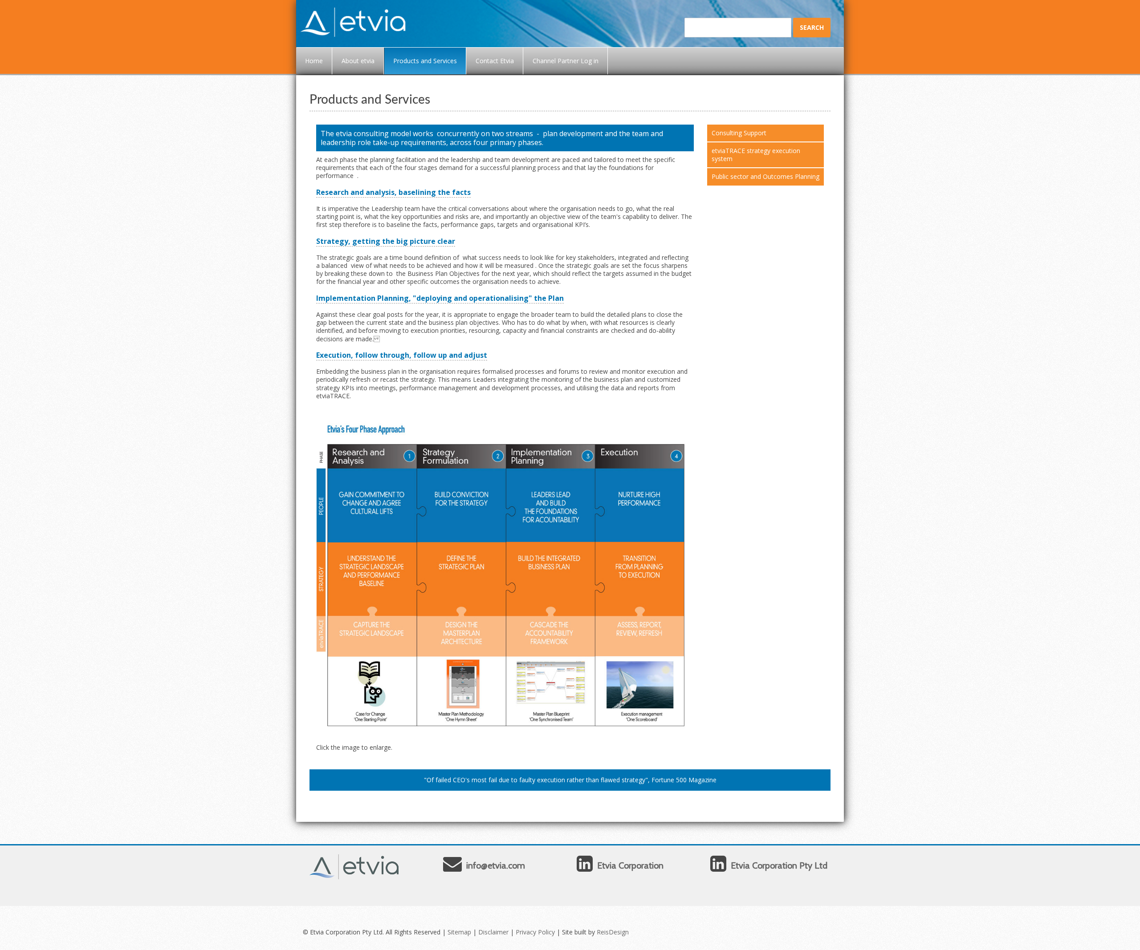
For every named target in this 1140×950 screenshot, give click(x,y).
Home (314, 61)
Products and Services (425, 61)
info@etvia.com (495, 865)
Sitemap (459, 932)
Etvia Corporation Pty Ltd (779, 865)
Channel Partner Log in (565, 61)
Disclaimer (493, 932)
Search (812, 27)
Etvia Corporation (630, 865)
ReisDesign (613, 932)
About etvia (358, 61)
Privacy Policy (535, 932)
